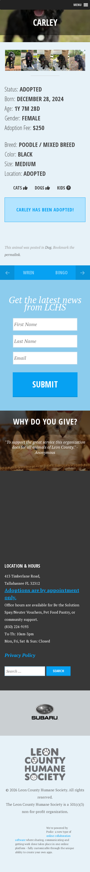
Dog (48, 247)
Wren (28, 272)
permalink (12, 254)
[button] (13, 60)
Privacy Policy (20, 655)
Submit (45, 384)
